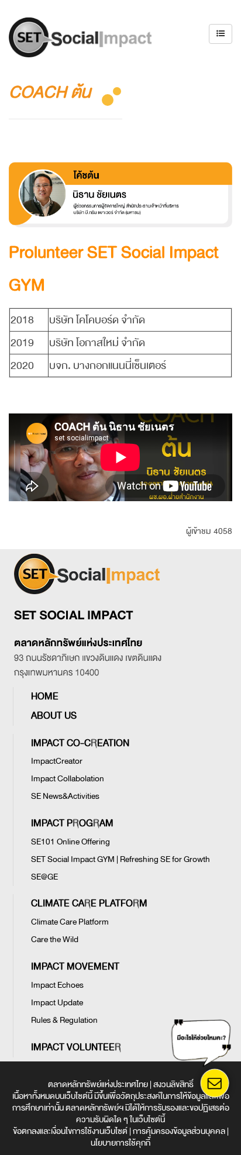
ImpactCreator (56, 761)
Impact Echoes (57, 985)
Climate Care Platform (70, 922)
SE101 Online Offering (70, 842)
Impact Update (57, 1002)
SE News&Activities (65, 796)
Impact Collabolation (67, 778)
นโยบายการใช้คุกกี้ (120, 1143)
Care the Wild (54, 939)
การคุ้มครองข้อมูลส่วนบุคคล (179, 1131)
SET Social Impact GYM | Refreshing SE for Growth (120, 859)
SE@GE (44, 877)
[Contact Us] (215, 1083)
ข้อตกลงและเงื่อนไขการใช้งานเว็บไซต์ (70, 1131)
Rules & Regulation (64, 1020)
